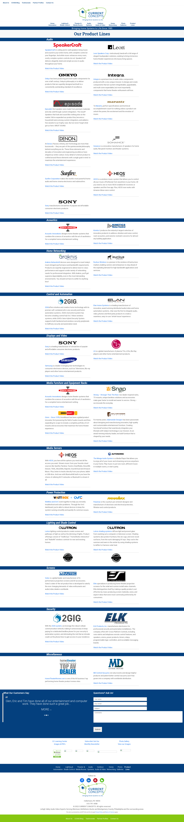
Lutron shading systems (102, 531)
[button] (67, 46)
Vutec (47, 578)
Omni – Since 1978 (52, 417)
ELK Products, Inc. (100, 626)
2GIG (47, 307)
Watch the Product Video (54, 68)
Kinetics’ (96, 230)
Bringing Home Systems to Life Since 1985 (92, 28)
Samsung (48, 366)
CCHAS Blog (79, 819)
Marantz (99, 106)
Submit (97, 729)
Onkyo (47, 79)
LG (94, 351)
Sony (47, 206)
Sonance (96, 146)
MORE (46, 709)
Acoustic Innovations (53, 234)
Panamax (96, 502)
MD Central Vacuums (101, 673)
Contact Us (114, 819)
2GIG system (57, 626)
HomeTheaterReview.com (55, 679)
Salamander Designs (114, 420)
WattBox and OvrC (52, 502)
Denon (49, 144)
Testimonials (90, 819)
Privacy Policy (99, 812)
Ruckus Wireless (99, 262)
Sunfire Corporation (52, 179)
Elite (95, 584)
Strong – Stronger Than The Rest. (106, 395)
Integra (96, 79)
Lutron (47, 531)
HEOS (95, 179)
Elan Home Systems (101, 305)
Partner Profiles (102, 819)
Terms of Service (109, 812)
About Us (69, 819)
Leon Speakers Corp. (101, 53)
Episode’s (48, 109)
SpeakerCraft (50, 50)
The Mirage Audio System (103, 458)
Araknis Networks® (52, 262)
